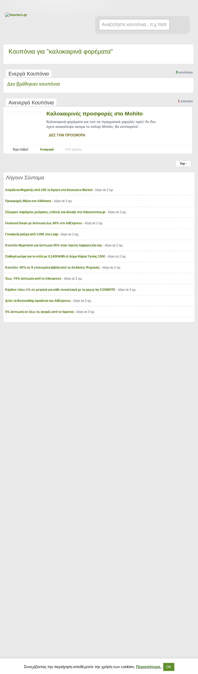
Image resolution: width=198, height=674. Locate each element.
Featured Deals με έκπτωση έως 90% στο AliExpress (44, 223)
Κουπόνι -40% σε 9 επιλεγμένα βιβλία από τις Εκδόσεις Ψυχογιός (53, 267)
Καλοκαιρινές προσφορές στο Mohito (94, 114)
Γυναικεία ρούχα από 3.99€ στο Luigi (32, 234)
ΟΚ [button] (168, 667)
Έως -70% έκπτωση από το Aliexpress (33, 278)
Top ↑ (183, 163)
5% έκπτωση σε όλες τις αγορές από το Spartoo (40, 312)
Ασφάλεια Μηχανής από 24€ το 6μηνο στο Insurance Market (49, 190)
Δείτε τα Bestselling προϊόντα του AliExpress (38, 301)
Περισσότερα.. (149, 666)
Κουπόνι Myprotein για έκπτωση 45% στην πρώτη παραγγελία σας (54, 245)
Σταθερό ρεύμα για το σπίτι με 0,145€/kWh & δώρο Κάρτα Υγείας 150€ (55, 256)
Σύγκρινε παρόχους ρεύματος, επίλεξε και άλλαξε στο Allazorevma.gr (55, 212)
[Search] (179, 25)
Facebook (191, 7)
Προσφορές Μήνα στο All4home (28, 201)
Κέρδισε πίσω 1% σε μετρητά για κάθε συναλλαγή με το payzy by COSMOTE (60, 290)
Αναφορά (47, 149)
